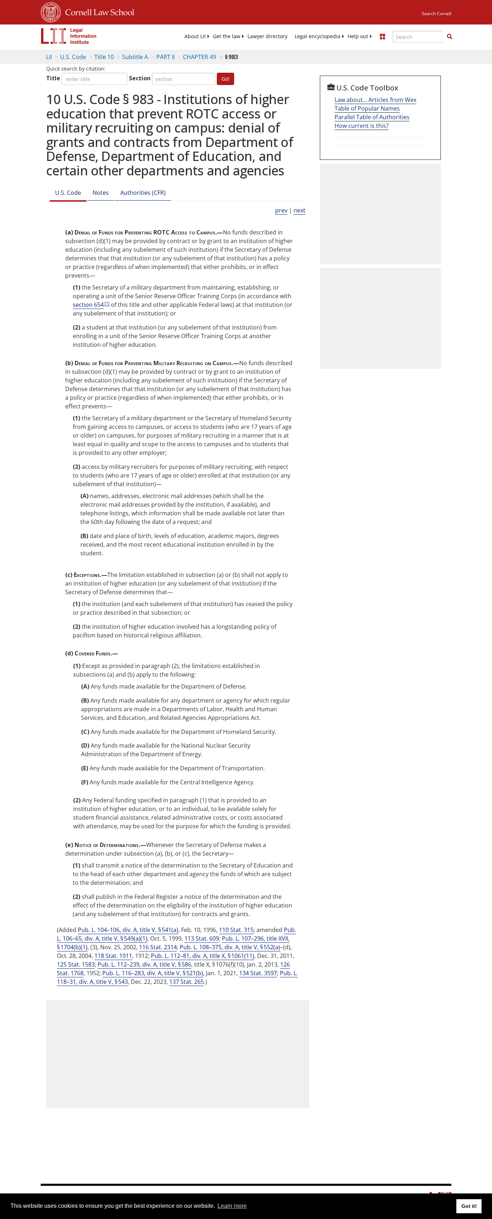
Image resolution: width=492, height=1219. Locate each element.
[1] (106, 303)
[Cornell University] (51, 11)
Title (53, 78)
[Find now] (449, 36)
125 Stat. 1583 (76, 964)
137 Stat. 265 (186, 982)
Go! (225, 78)
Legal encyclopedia (317, 36)
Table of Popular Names (367, 108)
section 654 (88, 305)
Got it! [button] (469, 1206)
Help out (358, 36)
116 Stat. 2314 (158, 947)
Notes (101, 193)
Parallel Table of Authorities (372, 117)
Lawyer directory (267, 36)
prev (281, 210)
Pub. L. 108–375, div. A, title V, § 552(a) (230, 947)
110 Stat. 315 (236, 930)
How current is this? (362, 126)
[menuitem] (195, 36)
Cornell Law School (97, 11)
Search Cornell (436, 13)
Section (140, 78)
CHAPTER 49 (199, 57)
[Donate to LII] (382, 36)
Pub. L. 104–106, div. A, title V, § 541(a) (128, 930)
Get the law (226, 36)
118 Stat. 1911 (113, 956)
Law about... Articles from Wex (375, 100)
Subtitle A (135, 57)
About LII (195, 36)
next (299, 210)
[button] (449, 36)
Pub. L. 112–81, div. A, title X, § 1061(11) (202, 956)
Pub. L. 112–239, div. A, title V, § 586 (144, 964)
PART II (165, 57)
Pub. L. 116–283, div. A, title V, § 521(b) (152, 973)
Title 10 (104, 57)
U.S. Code (73, 57)
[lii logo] (69, 36)
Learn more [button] (232, 1206)
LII (49, 57)
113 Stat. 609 (201, 938)
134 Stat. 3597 (258, 973)
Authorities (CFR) (143, 193)
